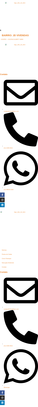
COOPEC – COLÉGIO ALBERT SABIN (12, 39)
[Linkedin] (2, 205)
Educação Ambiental (8, 262)
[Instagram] (2, 200)
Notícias (4, 250)
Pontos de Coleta (7, 254)
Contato (4, 267)
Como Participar (6, 258)
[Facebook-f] (2, 194)
